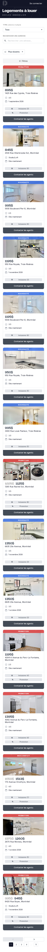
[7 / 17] (26, 773)
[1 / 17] (15, 773)
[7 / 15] (26, 367)
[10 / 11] (31, 649)
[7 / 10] (26, 311)
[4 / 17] (20, 773)
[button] (13, 939)
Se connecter (36, 3)
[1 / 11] (15, 649)
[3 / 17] (19, 773)
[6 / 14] (24, 85)
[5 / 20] (22, 833)
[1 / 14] (15, 85)
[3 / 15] (19, 367)
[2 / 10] (17, 311)
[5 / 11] (22, 649)
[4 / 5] (25, 200)
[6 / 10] (24, 311)
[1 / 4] (20, 893)
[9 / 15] (29, 367)
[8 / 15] (28, 367)
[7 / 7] (29, 144)
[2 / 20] (17, 833)
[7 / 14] (26, 85)
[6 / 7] (27, 144)
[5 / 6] (26, 256)
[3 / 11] (19, 649)
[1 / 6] (19, 256)
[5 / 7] (25, 144)
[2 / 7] (19, 144)
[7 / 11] (26, 649)
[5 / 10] (22, 311)
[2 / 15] (17, 367)
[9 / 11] (29, 649)
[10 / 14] (31, 85)
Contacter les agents (23, 119)
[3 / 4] (24, 893)
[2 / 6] (20, 256)
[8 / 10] (28, 311)
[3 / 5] (23, 200)
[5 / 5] (27, 200)
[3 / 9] (19, 478)
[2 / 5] (21, 200)
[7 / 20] (26, 833)
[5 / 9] (23, 478)
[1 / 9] (16, 478)
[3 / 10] (19, 311)
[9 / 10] (29, 311)
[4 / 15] (20, 367)
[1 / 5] (19, 200)
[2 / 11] (17, 649)
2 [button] (16, 944)
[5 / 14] (22, 85)
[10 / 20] (31, 833)
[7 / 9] (27, 478)
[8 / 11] (28, 649)
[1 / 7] (18, 144)
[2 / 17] (17, 773)
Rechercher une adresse (14, 36)
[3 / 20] (19, 833)
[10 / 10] (31, 311)
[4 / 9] (21, 478)
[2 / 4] (22, 893)
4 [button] (26, 944)
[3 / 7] (21, 144)
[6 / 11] (24, 649)
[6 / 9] (25, 478)
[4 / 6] (24, 256)
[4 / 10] (20, 311)
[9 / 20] (29, 833)
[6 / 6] (28, 256)
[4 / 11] (20, 649)
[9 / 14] (29, 85)
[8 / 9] (29, 478)
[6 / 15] (24, 367)
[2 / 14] (17, 85)
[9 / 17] (29, 773)
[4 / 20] (20, 833)
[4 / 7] (23, 144)
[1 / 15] (15, 367)
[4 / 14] (20, 85)
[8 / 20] (28, 833)
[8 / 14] (28, 85)
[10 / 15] (31, 367)
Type (12, 25)
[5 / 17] (22, 773)
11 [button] (36, 944)
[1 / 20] (15, 833)
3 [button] (21, 944)
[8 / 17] (28, 773)
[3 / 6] (22, 256)
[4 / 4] (26, 893)
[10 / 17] (31, 773)
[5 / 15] (22, 367)
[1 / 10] (15, 311)
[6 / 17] (24, 773)
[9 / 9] (30, 478)
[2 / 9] (18, 478)
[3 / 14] (19, 85)
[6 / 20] (24, 833)
